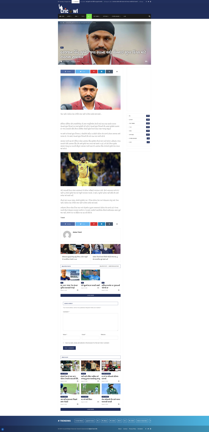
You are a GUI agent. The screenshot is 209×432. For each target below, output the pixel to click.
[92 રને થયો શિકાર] (90, 388)
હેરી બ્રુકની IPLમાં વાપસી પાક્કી (90, 285)
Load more (90, 295)
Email (84, 334)
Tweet (62, 217)
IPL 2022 (97, 421)
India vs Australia (127, 421)
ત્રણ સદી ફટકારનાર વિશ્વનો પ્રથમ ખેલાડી (68, 400)
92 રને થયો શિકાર (86, 399)
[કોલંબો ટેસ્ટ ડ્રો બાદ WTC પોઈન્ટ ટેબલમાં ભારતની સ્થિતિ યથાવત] (69, 365)
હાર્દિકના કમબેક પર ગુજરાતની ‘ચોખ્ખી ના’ (111, 286)
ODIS (130, 131)
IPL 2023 (116, 421)
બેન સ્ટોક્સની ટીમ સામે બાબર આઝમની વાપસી (111, 400)
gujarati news (75, 421)
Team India (138, 421)
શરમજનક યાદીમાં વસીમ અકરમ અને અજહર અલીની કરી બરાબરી (101, 1)
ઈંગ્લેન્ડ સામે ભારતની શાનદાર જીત (130, 1)
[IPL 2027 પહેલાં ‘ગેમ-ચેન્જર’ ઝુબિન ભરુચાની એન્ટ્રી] (69, 275)
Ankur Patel (77, 232)
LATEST (83, 373)
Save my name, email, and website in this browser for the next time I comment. (87, 343)
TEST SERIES (64, 373)
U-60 (130, 142)
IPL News (89, 421)
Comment (66, 312)
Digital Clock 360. (93, 429)
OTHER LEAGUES (106, 373)
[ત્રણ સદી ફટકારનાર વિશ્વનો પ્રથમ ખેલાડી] (69, 388)
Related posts (103, 266)
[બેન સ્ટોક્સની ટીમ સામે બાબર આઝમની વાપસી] (111, 388)
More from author (114, 266)
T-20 (130, 127)
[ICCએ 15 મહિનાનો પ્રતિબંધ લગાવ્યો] (111, 365)
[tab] (103, 266)
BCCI (104, 421)
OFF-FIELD (131, 134)
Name (65, 334)
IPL (63, 22)
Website (103, 334)
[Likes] (146, 1)
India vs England (149, 421)
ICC (110, 421)
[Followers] (148, 1)
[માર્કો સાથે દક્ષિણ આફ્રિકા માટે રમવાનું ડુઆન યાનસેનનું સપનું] (90, 365)
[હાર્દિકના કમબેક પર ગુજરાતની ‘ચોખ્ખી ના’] (111, 275)
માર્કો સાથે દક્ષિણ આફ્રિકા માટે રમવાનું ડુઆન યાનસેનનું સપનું (90, 377)
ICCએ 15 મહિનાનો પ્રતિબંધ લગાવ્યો (110, 377)
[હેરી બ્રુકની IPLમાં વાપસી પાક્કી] (90, 275)
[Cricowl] (68, 9)
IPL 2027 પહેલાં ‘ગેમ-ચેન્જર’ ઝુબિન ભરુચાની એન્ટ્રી (69, 286)
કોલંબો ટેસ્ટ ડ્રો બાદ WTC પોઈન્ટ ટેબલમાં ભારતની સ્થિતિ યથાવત (69, 377)
